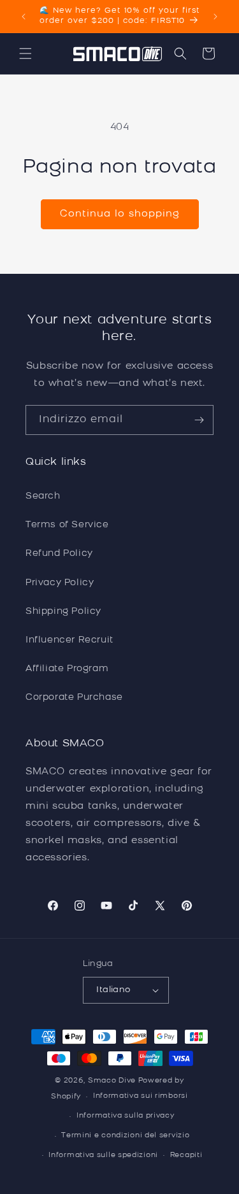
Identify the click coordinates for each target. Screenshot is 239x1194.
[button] (25, 53)
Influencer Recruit (69, 640)
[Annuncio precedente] (24, 17)
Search (43, 496)
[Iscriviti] (199, 420)
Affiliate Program (66, 669)
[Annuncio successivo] (215, 17)
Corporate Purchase (74, 697)
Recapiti (186, 1155)
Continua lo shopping (120, 214)
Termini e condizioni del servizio (125, 1135)
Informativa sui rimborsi (140, 1096)
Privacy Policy (59, 583)
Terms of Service (67, 525)
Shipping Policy (63, 611)
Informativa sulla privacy (125, 1115)
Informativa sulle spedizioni (103, 1155)
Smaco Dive (112, 1080)
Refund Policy (59, 553)
